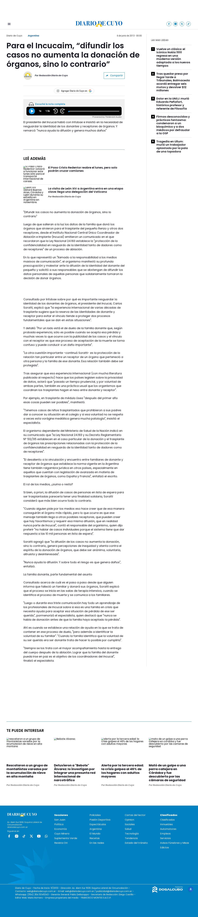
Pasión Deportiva (100, 819)
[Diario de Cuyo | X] (182, 24)
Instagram (16, 836)
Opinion (129, 819)
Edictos (164, 847)
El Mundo (95, 833)
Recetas (95, 838)
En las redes (97, 843)
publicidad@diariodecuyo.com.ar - (115, 891)
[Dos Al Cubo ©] (167, 892)
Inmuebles (166, 824)
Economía (60, 829)
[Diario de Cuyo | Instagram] (175, 24)
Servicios (165, 838)
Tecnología (132, 833)
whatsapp (46, 836)
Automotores (168, 829)
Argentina (33, 35)
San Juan (59, 819)
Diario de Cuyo (14, 35)
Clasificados (167, 819)
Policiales (95, 815)
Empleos (165, 833)
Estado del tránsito (136, 843)
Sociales (130, 824)
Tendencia (131, 838)
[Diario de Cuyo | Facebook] (169, 24)
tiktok (24, 836)
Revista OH (60, 843)
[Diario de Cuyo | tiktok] (188, 24)
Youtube (39, 836)
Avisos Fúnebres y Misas (174, 843)
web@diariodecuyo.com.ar (41, 891)
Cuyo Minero (61, 833)
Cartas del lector (135, 815)
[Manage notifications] (190, 889)
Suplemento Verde (65, 838)
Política (58, 824)
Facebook (9, 836)
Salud (128, 829)
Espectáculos (98, 824)
